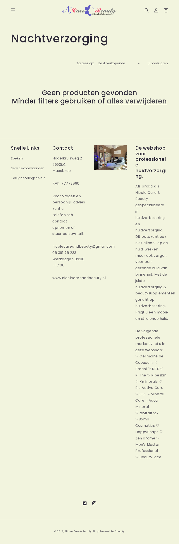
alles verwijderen (137, 101)
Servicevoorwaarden (28, 168)
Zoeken (17, 158)
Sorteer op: (85, 63)
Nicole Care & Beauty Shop (82, 531)
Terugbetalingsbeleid (28, 178)
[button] (13, 10)
